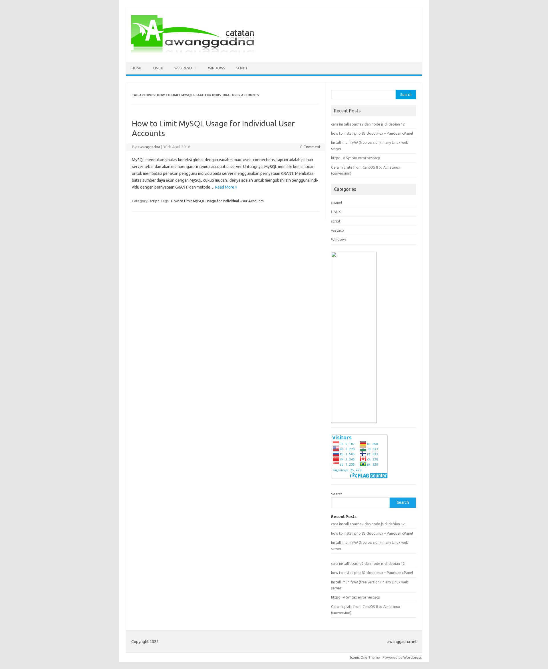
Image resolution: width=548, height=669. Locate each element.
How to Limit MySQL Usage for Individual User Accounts (217, 201)
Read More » (226, 187)
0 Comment (310, 147)
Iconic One (358, 657)
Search (336, 494)
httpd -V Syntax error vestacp (355, 158)
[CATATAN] (192, 52)
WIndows (216, 68)
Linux (158, 68)
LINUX (336, 212)
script (241, 68)
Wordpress (412, 657)
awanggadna (149, 147)
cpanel (336, 203)
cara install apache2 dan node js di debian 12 (368, 124)
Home (137, 68)
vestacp (337, 230)
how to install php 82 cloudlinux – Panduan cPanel (372, 133)
